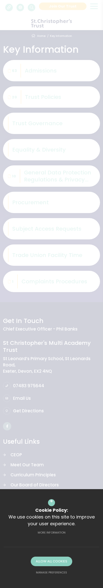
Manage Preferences (51, 572)
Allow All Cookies (51, 561)
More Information (52, 533)
